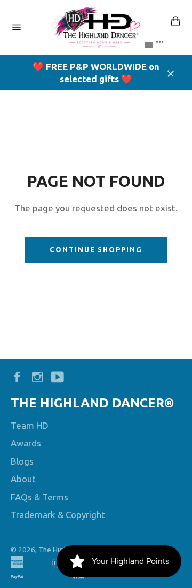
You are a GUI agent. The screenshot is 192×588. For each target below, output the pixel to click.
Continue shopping (96, 249)
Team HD (30, 425)
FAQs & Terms (39, 497)
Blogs (22, 461)
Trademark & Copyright (58, 514)
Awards (26, 443)
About (23, 479)
